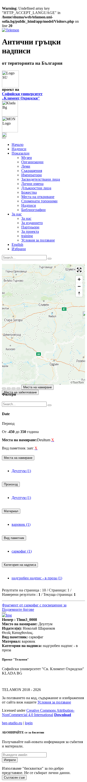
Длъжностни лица (36, 188)
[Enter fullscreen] (79, 269)
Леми (25, 166)
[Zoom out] (79, 286)
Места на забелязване (20, 392)
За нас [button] (17, 214)
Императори (31, 175)
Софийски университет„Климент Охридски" (22, 96)
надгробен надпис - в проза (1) (37, 578)
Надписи (19, 149)
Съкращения (31, 171)
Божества (29, 192)
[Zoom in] (79, 279)
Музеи (26, 158)
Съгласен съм (14, 777)
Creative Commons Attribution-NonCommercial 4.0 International (38, 712)
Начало (17, 144)
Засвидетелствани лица (40, 179)
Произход (11, 484)
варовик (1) (21, 524)
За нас (26, 218)
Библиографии (33, 210)
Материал (11, 511)
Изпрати (10, 760)
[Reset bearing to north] (79, 293)
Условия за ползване (38, 240)
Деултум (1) (21, 471)
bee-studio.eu (12, 723)
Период (8, 423)
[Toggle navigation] (4, 138)
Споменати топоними (39, 201)
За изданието (32, 223)
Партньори (30, 227)
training (27, 236)
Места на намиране (37, 387)
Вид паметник (14, 538)
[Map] (43, 324)
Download (62, 715)
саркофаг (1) (22, 551)
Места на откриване (37, 197)
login (29, 723)
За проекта (30, 231)
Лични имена (32, 184)
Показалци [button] (20, 153)
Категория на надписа (20, 565)
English (17, 244)
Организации (32, 162)
